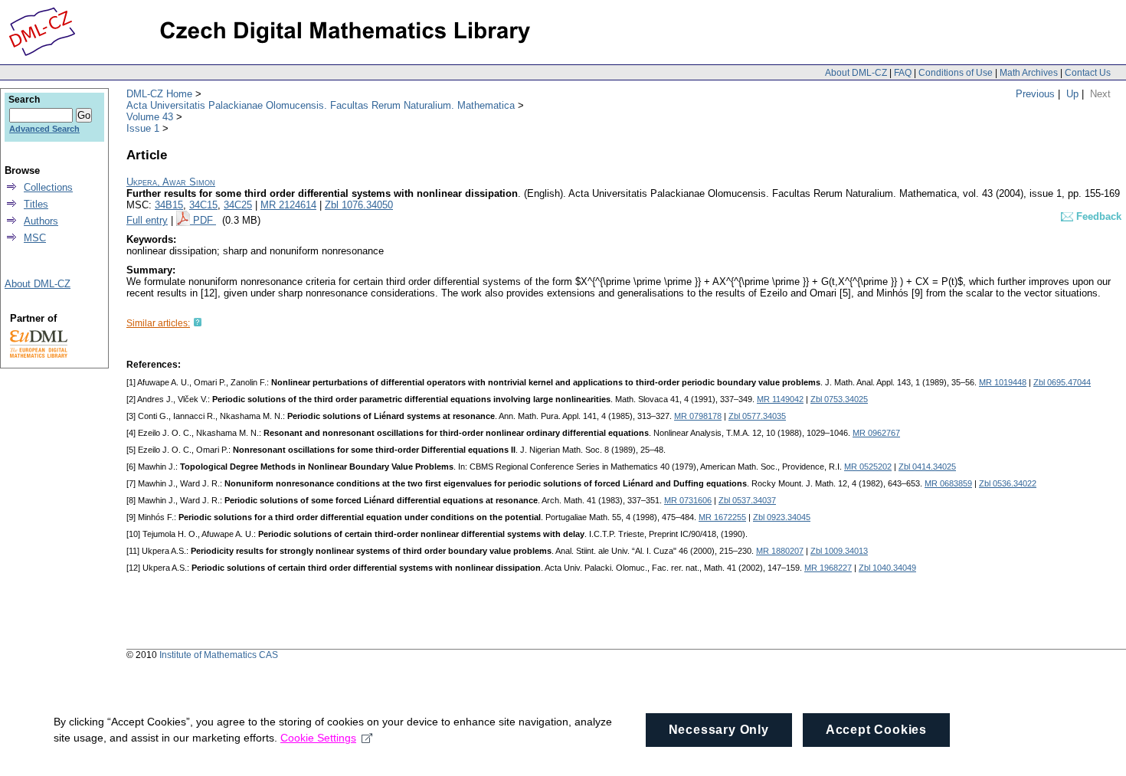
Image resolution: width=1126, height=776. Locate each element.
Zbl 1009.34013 (839, 550)
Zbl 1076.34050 (359, 205)
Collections (48, 187)
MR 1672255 (722, 517)
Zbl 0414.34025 (927, 466)
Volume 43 (149, 117)
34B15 (169, 205)
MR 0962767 (876, 432)
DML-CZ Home (159, 94)
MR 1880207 (780, 550)
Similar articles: (158, 323)
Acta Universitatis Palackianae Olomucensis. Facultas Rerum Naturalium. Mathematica (320, 105)
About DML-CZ (856, 72)
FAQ (903, 72)
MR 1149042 (780, 399)
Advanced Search (44, 128)
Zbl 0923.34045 (781, 517)
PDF (204, 220)
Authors (41, 221)
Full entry (147, 220)
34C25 (238, 205)
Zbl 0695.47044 (1062, 382)
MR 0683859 (948, 483)
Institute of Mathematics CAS (218, 655)
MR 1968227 (828, 567)
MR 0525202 (868, 466)
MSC (35, 238)
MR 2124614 (288, 205)
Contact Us (1088, 72)
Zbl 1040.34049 (887, 567)
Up (1072, 94)
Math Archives (1029, 72)
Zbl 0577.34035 (757, 416)
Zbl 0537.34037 (747, 500)
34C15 (203, 205)
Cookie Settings (318, 738)
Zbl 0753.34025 (839, 399)
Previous (1035, 94)
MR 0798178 (698, 416)
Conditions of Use (955, 72)
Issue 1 (142, 128)
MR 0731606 (688, 500)
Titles (36, 204)
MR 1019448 (1002, 382)
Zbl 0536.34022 (1007, 483)
